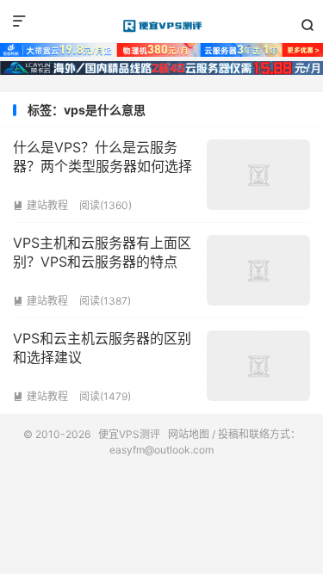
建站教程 (40, 205)
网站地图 (188, 434)
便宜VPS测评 (161, 25)
